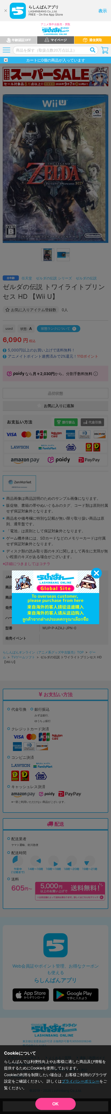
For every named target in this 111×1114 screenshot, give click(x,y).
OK (55, 1104)
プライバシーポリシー (80, 1081)
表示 (102, 10)
